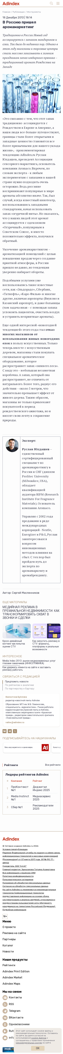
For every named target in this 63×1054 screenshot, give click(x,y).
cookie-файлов (38, 1038)
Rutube (13, 1031)
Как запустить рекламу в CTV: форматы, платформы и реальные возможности (46, 645)
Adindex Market (12, 977)
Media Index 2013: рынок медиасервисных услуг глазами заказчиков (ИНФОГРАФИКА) (29, 662)
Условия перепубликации (15, 849)
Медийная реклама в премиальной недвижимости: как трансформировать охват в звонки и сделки (31, 613)
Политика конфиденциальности (18, 876)
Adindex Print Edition (16, 971)
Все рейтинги (52, 765)
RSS (11, 1004)
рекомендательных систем (29, 1043)
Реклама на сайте (14, 933)
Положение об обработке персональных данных (26, 883)
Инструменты (34, 12)
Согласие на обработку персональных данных (25, 886)
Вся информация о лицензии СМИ (19, 873)
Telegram (14, 1011)
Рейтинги (9, 965)
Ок (37, 1048)
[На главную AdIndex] (31, 839)
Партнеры (9, 939)
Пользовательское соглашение (18, 879)
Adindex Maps (11, 983)
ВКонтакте (16, 1017)
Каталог (8, 945)
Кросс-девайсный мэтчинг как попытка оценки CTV (14, 644)
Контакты (15, 997)
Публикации (19, 12)
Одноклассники (19, 1024)
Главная (6, 12)
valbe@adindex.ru (15, 723)
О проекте (9, 927)
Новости (8, 951)
